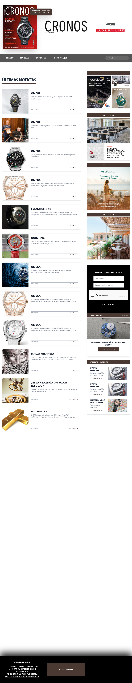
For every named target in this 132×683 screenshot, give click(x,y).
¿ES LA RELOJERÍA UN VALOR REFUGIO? (49, 384)
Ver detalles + (108, 349)
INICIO (10, 58)
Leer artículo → (97, 379)
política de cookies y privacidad (22, 677)
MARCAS (24, 58)
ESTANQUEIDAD (41, 209)
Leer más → (73, 110)
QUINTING (38, 238)
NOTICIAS (41, 58)
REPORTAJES (61, 58)
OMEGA (36, 93)
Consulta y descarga (41, 12)
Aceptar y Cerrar (66, 669)
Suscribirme (108, 305)
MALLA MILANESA (42, 353)
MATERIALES (39, 411)
